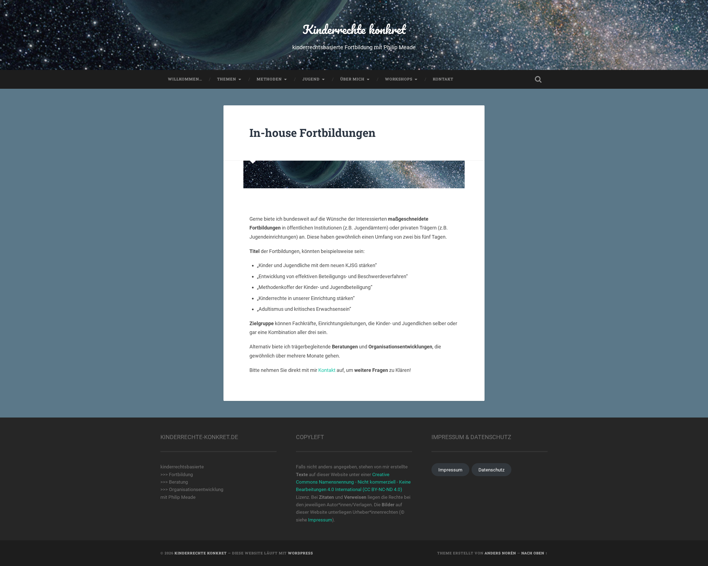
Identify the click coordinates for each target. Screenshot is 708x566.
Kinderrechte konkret (354, 29)
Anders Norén (500, 553)
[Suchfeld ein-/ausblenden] (538, 79)
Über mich (352, 79)
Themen (226, 79)
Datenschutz (491, 470)
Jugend (311, 79)
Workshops (398, 79)
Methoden (269, 79)
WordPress (300, 553)
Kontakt (443, 79)
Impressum (320, 520)
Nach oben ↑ (534, 553)
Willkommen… (185, 79)
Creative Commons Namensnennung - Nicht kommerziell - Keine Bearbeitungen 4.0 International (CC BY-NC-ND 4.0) (353, 482)
